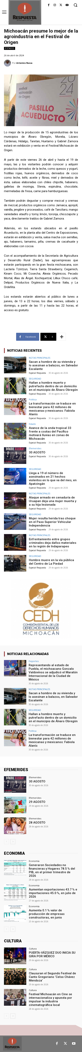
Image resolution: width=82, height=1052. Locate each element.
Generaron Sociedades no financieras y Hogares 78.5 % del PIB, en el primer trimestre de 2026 (52, 870)
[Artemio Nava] (8, 63)
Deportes (34, 661)
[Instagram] (55, 5)
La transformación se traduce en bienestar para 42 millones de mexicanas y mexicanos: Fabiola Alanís (52, 409)
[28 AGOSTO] (15, 825)
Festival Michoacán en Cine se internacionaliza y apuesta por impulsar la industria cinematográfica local (50, 999)
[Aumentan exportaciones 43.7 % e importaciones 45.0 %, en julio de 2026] (15, 892)
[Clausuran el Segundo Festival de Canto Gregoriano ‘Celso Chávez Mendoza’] (15, 976)
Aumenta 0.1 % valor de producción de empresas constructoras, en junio (46, 914)
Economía (34, 861)
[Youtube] (67, 5)
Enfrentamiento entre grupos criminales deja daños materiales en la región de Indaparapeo (52, 542)
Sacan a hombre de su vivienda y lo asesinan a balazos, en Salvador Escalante (53, 365)
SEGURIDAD (35, 378)
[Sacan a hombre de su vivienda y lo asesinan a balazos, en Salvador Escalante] (15, 365)
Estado (9, 48)
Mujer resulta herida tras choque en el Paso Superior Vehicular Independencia (52, 522)
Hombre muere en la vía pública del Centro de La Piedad (51, 561)
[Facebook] (49, 5)
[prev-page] (6, 841)
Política (33, 399)
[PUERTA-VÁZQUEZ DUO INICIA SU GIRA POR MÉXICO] (15, 955)
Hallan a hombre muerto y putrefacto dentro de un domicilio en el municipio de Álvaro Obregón (53, 386)
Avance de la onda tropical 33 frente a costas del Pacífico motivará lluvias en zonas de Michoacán (50, 433)
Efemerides (35, 448)
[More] (62, 337)
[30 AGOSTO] (15, 455)
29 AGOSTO (37, 802)
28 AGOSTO (37, 822)
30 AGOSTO (37, 452)
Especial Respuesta (37, 373)
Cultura (33, 948)
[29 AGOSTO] (15, 805)
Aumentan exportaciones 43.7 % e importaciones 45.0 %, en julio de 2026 (53, 893)
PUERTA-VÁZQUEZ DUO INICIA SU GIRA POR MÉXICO (52, 954)
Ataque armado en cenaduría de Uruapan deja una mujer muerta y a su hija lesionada (52, 501)
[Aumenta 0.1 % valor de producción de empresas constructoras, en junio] (15, 913)
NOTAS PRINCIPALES (39, 358)
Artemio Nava (24, 62)
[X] (61, 5)
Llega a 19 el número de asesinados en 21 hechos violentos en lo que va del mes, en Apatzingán (53, 478)
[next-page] (12, 841)
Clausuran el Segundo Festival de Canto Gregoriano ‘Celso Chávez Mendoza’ (52, 977)
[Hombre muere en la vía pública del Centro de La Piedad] (15, 563)
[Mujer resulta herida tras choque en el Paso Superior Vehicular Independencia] (15, 521)
